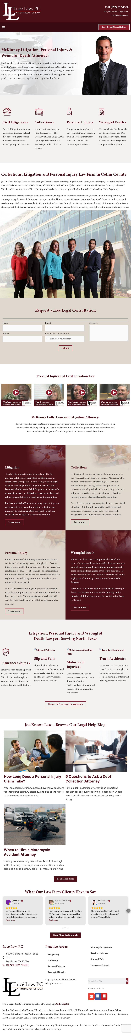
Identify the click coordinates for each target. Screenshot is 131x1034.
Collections (44, 122)
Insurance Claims (15, 663)
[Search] (127, 981)
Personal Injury (79, 122)
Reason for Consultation (57, 334)
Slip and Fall (44, 659)
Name (5, 323)
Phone (6, 334)
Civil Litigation (14, 122)
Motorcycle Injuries (75, 665)
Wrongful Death (112, 122)
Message (93, 323)
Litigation (53, 955)
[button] (3, 27)
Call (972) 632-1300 (116, 7)
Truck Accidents (112, 659)
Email (48, 323)
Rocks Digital (62, 1004)
